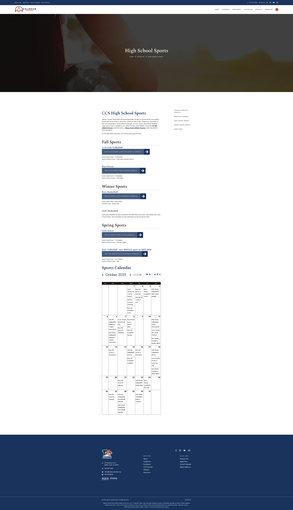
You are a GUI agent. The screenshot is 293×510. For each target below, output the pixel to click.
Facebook (267, 2)
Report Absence (45, 2)
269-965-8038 (109, 474)
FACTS (277, 2)
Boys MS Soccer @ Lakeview (120, 383)
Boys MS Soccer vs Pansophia (139, 352)
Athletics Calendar (181, 116)
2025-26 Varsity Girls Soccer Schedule (120, 235)
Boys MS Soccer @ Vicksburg (121, 330)
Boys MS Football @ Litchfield (130, 360)
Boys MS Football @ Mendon (130, 332)
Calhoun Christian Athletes (181, 111)
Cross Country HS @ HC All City (122, 322)
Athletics (258, 9)
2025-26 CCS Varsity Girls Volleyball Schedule (123, 152)
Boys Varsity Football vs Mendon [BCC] (156, 341)
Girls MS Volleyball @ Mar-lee (130, 352)
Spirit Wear (178, 129)
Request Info (18, 2)
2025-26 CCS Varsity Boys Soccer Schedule (121, 170)
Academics (226, 9)
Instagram (270, 2)
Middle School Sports (182, 125)
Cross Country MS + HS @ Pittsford (156, 332)
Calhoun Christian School (111, 453)
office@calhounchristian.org (113, 472)
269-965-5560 (253, 2)
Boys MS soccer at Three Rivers (112, 352)
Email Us (263, 2)
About (217, 9)
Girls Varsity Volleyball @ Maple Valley (139, 383)
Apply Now (26, 2)
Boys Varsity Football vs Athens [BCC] (155, 371)
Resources (269, 9)
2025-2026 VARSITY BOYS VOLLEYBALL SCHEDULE (122, 254)
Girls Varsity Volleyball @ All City (155, 352)
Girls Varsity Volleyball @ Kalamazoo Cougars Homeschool (112, 337)
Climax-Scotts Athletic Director (135, 128)
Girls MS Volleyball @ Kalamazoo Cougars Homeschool (112, 324)
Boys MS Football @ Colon (130, 310)
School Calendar (35, 2)
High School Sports (181, 121)
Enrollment (236, 9)
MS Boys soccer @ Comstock (130, 302)
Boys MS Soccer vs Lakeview (138, 291)
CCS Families (248, 9)
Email (274, 2)
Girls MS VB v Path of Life (139, 300)
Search (276, 9)
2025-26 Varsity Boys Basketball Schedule (121, 196)
